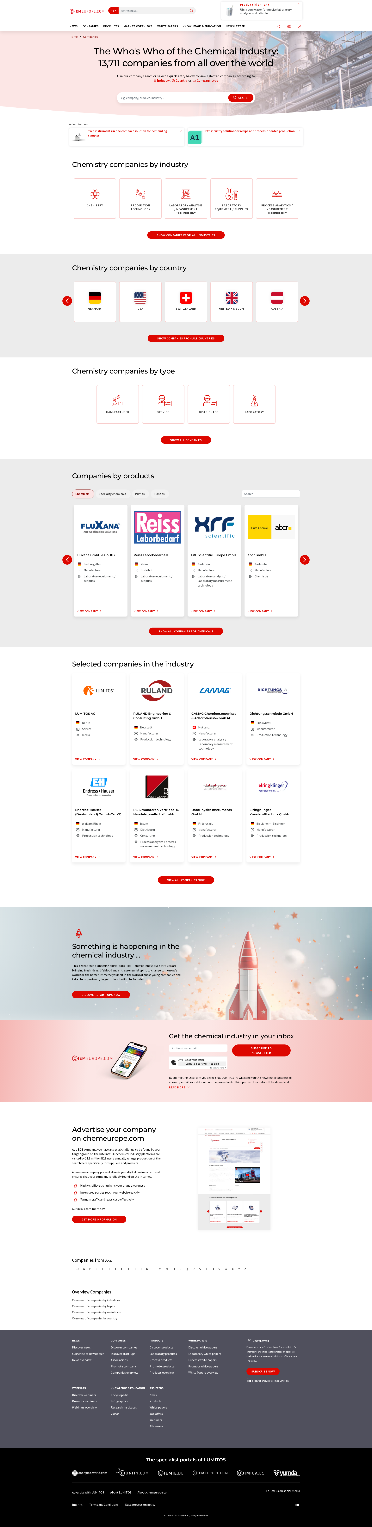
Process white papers (202, 1360)
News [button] (74, 26)
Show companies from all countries (186, 338)
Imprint (77, 1504)
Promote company (123, 1366)
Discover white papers (202, 1347)
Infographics (119, 1401)
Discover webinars (84, 1395)
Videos (115, 1414)
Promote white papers (203, 1366)
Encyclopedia (119, 1395)
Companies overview (124, 1372)
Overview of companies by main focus (96, 1312)
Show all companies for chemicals (185, 631)
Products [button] (111, 26)
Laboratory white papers (204, 1354)
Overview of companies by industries (96, 1300)
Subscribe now (263, 1371)
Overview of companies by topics (93, 1306)
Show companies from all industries (186, 235)
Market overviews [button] (138, 26)
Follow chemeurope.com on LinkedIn (270, 1380)
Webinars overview (84, 1407)
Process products (161, 1360)
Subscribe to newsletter (261, 1050)
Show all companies (186, 440)
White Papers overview (203, 1372)
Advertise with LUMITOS (88, 1492)
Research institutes (124, 1407)
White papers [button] (167, 26)
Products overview (162, 1372)
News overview (81, 1360)
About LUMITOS (120, 1492)
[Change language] (289, 27)
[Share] (278, 27)
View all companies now (186, 880)
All (112, 10)
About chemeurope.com (153, 1492)
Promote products (162, 1366)
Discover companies (124, 1347)
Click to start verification (202, 1063)
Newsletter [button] (235, 26)
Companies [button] (91, 26)
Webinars (156, 1420)
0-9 (76, 1269)
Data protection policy (140, 1504)
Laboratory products (163, 1354)
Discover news (81, 1347)
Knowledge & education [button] (202, 26)
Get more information (99, 1219)
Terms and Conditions (103, 1504)
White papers (158, 1407)
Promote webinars (84, 1401)
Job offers (156, 1414)
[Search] (191, 11)
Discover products (161, 1347)
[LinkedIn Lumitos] (297, 1504)
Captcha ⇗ (218, 1068)
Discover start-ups (123, 1354)
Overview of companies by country (94, 1318)
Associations (119, 1360)
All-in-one (156, 1426)
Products (156, 1401)
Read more (177, 1087)
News (153, 1395)
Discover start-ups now (101, 995)
